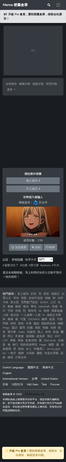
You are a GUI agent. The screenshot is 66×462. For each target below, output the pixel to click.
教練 (10, 306)
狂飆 (30, 328)
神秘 (48, 298)
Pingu (6, 328)
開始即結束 (48, 323)
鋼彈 (44, 319)
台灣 (34, 379)
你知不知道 (36, 298)
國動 (39, 353)
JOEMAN (33, 319)
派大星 (14, 302)
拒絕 (18, 311)
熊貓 (45, 328)
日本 (5, 384)
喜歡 (37, 328)
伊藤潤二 (39, 349)
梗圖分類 (24, 84)
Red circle (50, 340)
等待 (16, 298)
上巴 (53, 302)
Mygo (42, 345)
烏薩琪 (31, 332)
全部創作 (11, 84)
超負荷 (40, 336)
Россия (54, 384)
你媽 (53, 328)
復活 (26, 306)
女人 (29, 349)
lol (4, 353)
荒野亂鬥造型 (29, 302)
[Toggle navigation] (58, 4)
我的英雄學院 (28, 345)
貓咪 (21, 353)
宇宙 (10, 311)
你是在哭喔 (51, 353)
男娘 (20, 340)
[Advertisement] (33, 130)
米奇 (48, 332)
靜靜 (13, 323)
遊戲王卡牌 (54, 315)
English (7, 373)
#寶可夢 (34, 265)
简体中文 (48, 367)
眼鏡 (18, 306)
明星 (24, 298)
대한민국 (17, 384)
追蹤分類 (38, 84)
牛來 (29, 323)
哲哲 (46, 294)
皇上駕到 (23, 294)
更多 (10, 90)
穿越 (55, 306)
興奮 (13, 340)
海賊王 (55, 294)
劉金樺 (43, 202)
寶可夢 (12, 332)
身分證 (14, 315)
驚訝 (14, 328)
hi (44, 315)
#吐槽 (23, 265)
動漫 (52, 319)
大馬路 (30, 353)
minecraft (44, 306)
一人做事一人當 (31, 315)
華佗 (33, 306)
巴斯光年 (21, 357)
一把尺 (12, 353)
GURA (44, 302)
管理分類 (51, 84)
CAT (5, 340)
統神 (46, 311)
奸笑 (33, 294)
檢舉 (52, 247)
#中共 (55, 265)
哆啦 (10, 357)
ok (40, 311)
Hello (21, 332)
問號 (5, 323)
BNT (57, 336)
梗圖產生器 (43, 273)
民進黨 (19, 336)
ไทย (44, 384)
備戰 (51, 345)
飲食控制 (31, 340)
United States (49, 379)
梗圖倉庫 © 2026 (12, 394)
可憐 (60, 319)
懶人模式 (32, 181)
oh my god (53, 349)
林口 (15, 345)
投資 (56, 332)
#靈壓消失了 (10, 265)
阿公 (10, 336)
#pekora (45, 265)
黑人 (40, 332)
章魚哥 (32, 311)
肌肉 (21, 349)
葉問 (22, 328)
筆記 (50, 336)
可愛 (23, 319)
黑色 (21, 323)
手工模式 (32, 189)
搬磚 (10, 319)
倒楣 (60, 323)
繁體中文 (33, 367)
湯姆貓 (30, 336)
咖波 (36, 323)
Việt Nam (32, 384)
